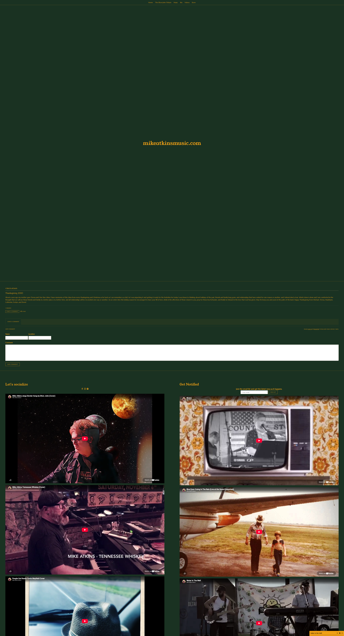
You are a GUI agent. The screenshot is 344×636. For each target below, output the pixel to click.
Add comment (12, 364)
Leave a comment (12, 311)
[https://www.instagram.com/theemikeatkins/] (85, 389)
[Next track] (342, 633)
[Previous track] (337, 633)
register (316, 329)
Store (194, 2)
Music (176, 2)
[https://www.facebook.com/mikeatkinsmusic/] (82, 389)
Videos (187, 2)
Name (7, 334)
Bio (181, 2)
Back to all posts (11, 288)
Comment (9, 343)
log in (310, 329)
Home (150, 2)
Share (24, 311)
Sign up (273, 392)
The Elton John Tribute (163, 2)
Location (31, 334)
